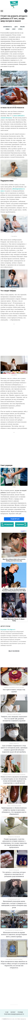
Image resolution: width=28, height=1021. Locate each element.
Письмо (22, 26)
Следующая (20, 524)
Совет (14, 29)
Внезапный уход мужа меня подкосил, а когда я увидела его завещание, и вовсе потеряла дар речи (14, 904)
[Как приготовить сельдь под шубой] (14, 677)
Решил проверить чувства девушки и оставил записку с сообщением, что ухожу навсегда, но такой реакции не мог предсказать (14, 843)
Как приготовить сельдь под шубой (14, 691)
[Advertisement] (14, 339)
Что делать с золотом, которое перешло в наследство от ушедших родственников (14, 874)
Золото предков (14, 870)
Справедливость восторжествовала (14, 774)
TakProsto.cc (6, 1019)
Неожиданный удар (14, 899)
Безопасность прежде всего (14, 930)
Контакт (13, 1012)
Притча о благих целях (14, 714)
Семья (7, 29)
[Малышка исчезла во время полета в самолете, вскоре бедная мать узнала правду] (14, 920)
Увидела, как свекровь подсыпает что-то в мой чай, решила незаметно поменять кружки (14, 719)
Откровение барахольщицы (14, 959)
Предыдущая (8, 524)
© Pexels (14, 487)
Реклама (20, 1012)
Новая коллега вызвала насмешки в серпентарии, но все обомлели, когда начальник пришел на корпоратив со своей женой (14, 780)
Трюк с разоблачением (14, 806)
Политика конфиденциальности (14, 1014)
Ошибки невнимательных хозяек (14, 687)
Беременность (7, 26)
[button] (1, 70)
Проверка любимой (14, 837)
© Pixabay (14, 105)
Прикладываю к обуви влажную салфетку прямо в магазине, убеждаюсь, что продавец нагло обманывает (14, 811)
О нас (6, 1012)
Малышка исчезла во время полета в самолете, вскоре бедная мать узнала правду (14, 934)
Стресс (20, 29)
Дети (16, 26)
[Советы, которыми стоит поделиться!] (14, 4)
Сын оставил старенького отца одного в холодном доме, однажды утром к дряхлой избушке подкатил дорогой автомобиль (14, 749)
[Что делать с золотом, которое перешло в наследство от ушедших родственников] (14, 859)
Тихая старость (14, 743)
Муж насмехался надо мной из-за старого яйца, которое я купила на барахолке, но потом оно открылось (14, 964)
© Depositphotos (14, 178)
